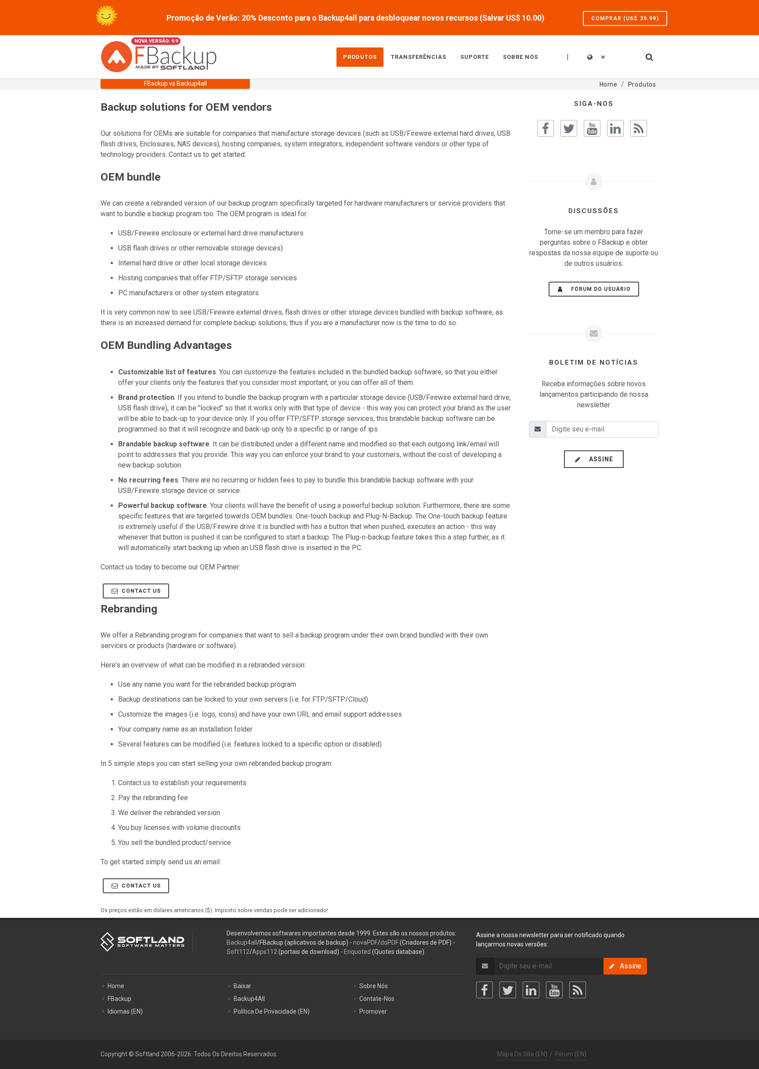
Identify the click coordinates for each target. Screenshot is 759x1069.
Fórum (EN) (570, 1054)
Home (116, 985)
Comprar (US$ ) (625, 18)
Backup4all (242, 942)
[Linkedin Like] (615, 128)
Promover (373, 1011)
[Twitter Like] (568, 128)
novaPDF (365, 942)
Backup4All (249, 998)
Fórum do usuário (598, 289)
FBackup (119, 998)
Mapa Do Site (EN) (522, 1054)
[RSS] (577, 990)
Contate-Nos (376, 998)
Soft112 (238, 951)
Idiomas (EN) (125, 1011)
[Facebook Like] (545, 128)
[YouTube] (554, 990)
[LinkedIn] (531, 990)
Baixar (242, 985)
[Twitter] (507, 990)
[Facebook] (484, 990)
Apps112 (264, 951)
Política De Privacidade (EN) (272, 1011)
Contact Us (140, 591)
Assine (598, 459)
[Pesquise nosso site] (649, 56)
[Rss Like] (638, 128)
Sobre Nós (373, 985)
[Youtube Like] (592, 128)
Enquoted (357, 951)
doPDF (389, 942)
